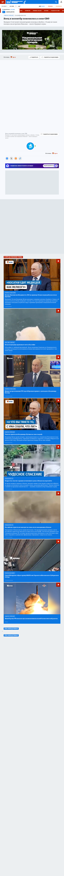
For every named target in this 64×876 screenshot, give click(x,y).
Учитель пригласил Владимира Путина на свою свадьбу (23, 434)
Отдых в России (55, 10)
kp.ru (14, 57)
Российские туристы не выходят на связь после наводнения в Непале (28, 527)
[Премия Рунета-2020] (24, 2)
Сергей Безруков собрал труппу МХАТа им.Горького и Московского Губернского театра (32, 576)
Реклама (50, 6)
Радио (43, 6)
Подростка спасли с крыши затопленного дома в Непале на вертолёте (28, 481)
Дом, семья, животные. (9, 342)
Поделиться (34, 57)
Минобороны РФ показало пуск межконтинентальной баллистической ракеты (31, 618)
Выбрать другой (10, 11)
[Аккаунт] (61, 2)
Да (3, 11)
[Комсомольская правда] (15, 2)
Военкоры (27, 10)
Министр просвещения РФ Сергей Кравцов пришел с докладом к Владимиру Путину (30, 392)
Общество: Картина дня (8, 15)
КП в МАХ (46, 10)
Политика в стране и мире (10, 292)
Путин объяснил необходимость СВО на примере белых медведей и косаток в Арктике (31, 295)
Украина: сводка (37, 10)
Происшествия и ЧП (9, 478)
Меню (2, 2)
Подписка (59, 6)
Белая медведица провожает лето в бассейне (20, 345)
